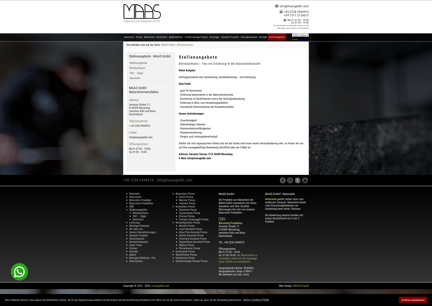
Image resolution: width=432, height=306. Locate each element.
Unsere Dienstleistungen (142, 232)
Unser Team (135, 245)
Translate (302, 40)
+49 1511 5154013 (296, 15)
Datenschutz (136, 261)
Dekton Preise (186, 245)
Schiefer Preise (187, 203)
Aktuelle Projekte (230, 37)
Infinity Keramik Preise (191, 235)
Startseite (129, 37)
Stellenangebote (277, 37)
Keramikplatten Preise (188, 222)
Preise (139, 37)
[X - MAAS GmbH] (298, 182)
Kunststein (161, 37)
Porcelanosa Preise (189, 248)
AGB (131, 206)
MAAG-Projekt (301, 285)
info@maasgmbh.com (294, 6)
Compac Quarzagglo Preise (194, 219)
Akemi (132, 254)
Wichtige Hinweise (139, 225)
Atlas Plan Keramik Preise (193, 232)
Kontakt (263, 37)
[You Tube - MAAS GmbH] (305, 182)
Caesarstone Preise (189, 213)
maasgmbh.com (160, 285)
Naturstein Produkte (140, 200)
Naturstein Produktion (141, 203)
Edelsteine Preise (185, 258)
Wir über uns (136, 229)
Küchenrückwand (138, 241)
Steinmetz (134, 78)
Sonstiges (214, 37)
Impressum (135, 197)
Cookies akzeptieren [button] (413, 300)
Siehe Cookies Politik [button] (256, 299)
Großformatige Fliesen (196, 37)
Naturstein (149, 37)
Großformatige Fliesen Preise (192, 261)
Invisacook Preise (185, 251)
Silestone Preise (188, 209)
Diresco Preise (187, 216)
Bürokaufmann (185, 44)
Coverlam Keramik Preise (193, 238)
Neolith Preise (187, 225)
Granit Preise (186, 197)
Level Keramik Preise (190, 229)
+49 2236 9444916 (296, 12)
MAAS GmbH (168, 44)
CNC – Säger (136, 73)
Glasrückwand (136, 238)
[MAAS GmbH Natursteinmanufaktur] (142, 21)
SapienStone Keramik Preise (194, 241)
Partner (133, 248)
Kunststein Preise (185, 206)
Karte (246, 274)
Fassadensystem (249, 37)
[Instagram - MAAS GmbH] (291, 182)
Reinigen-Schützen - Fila (142, 258)
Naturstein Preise (185, 193)
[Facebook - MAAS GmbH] (283, 182)
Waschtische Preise (186, 254)
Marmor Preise (187, 200)
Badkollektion (176, 37)
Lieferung (134, 222)
